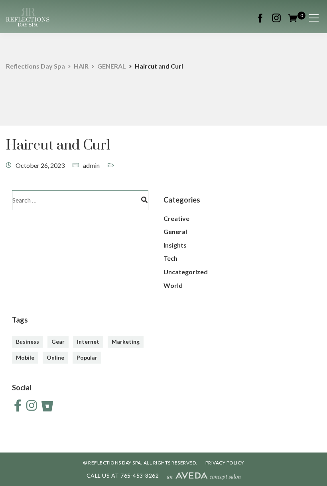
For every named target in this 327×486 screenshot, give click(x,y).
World (173, 285)
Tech (170, 258)
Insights (175, 245)
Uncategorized (186, 271)
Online (55, 357)
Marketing (126, 341)
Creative (176, 218)
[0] (293, 17)
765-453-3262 (139, 475)
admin (91, 165)
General (175, 231)
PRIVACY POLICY (224, 463)
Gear (58, 341)
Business (27, 341)
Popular (87, 357)
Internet (88, 341)
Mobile (25, 357)
